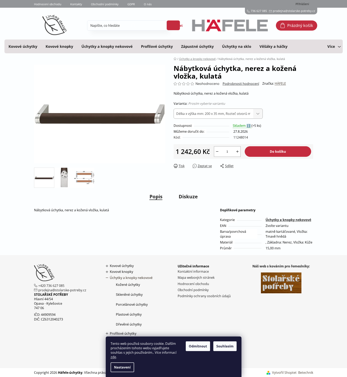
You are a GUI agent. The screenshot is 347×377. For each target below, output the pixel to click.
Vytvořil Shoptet (284, 372)
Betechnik (305, 372)
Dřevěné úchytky (129, 324)
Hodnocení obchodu (47, 4)
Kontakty (76, 4)
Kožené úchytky (128, 284)
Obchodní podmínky (105, 4)
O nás (148, 4)
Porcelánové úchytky (132, 304)
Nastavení (122, 367)
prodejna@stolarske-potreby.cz (62, 290)
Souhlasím (225, 346)
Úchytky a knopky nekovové (288, 220)
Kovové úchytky (122, 266)
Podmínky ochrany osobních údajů (204, 296)
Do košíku (278, 151)
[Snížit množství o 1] (217, 151)
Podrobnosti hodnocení (241, 83)
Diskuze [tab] (188, 196)
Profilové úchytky (123, 333)
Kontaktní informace (193, 271)
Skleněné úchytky (129, 294)
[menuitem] (22, 46)
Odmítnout (198, 346)
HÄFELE (280, 83)
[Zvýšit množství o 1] (237, 151)
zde (113, 357)
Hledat (176, 25)
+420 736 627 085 (51, 285)
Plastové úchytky (129, 314)
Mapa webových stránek (196, 277)
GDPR (131, 4)
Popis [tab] (155, 196)
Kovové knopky (121, 272)
